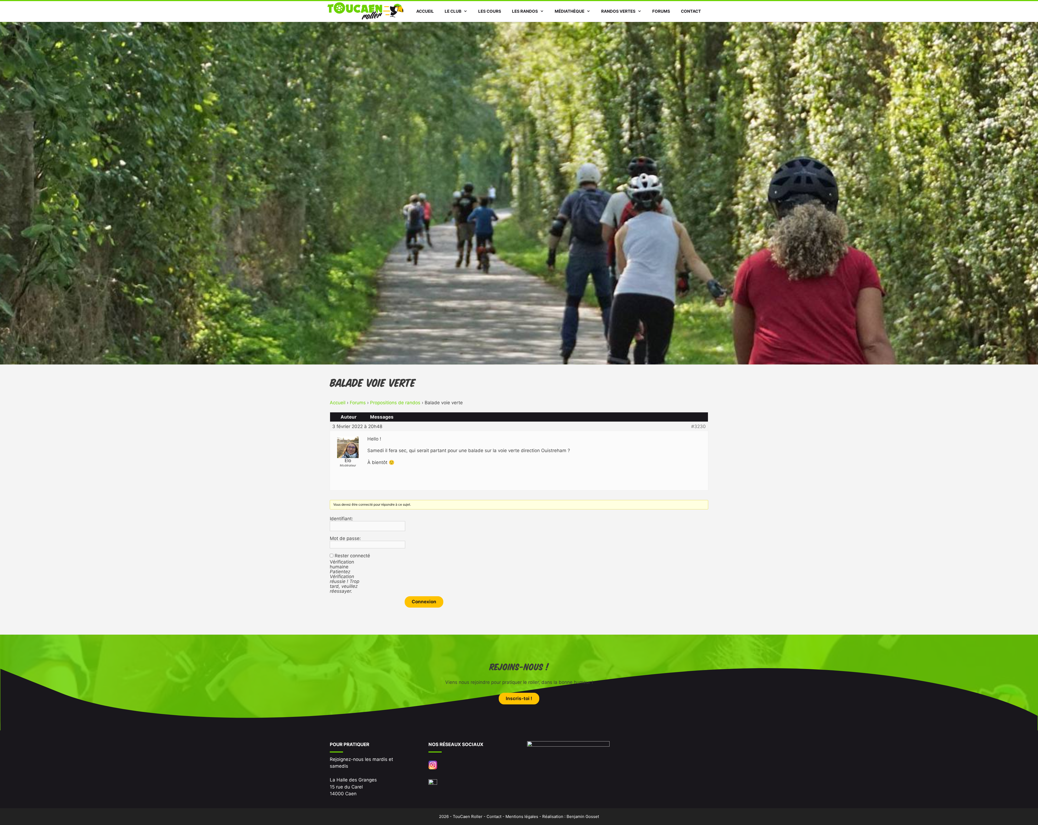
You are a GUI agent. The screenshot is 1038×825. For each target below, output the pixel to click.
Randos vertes (618, 11)
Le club (453, 11)
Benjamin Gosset (583, 816)
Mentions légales (521, 816)
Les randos (525, 11)
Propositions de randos (395, 402)
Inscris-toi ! (519, 698)
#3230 (698, 426)
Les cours (489, 11)
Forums (661, 11)
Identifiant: (341, 518)
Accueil (425, 11)
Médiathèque (569, 11)
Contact (691, 11)
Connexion (424, 601)
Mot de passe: (345, 538)
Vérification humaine (342, 564)
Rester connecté (352, 555)
